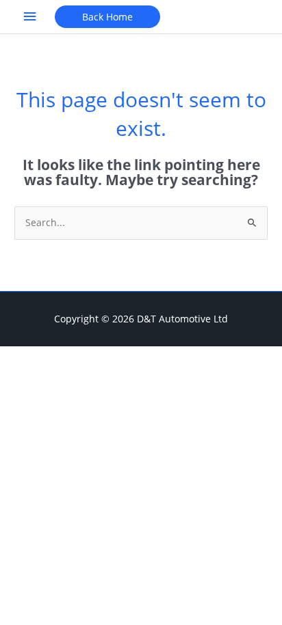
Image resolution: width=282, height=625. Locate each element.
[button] (107, 17)
